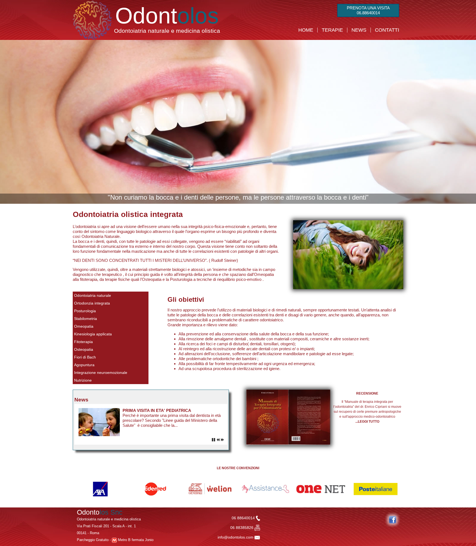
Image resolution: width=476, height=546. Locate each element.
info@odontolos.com (235, 537)
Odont (167, 15)
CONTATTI (387, 30)
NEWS (358, 30)
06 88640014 (244, 518)
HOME (305, 30)
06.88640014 (368, 12)
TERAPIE (332, 30)
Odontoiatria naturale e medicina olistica (167, 31)
